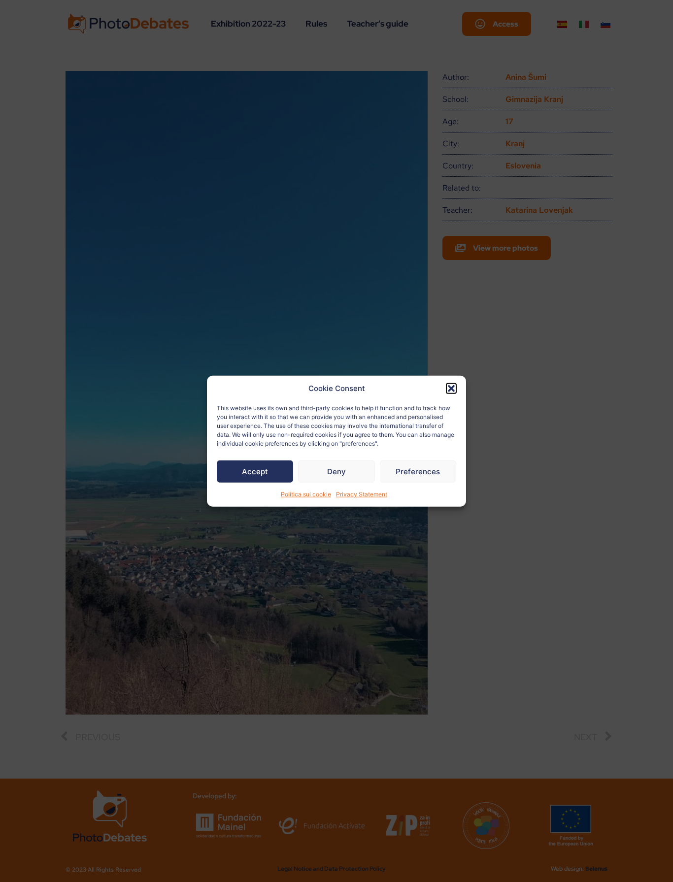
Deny (336, 471)
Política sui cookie (306, 494)
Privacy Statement (361, 494)
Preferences (418, 471)
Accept (255, 471)
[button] (451, 388)
